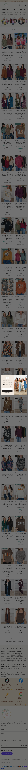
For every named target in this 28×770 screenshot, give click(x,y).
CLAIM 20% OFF (7, 390)
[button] (7, 392)
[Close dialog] (26, 376)
